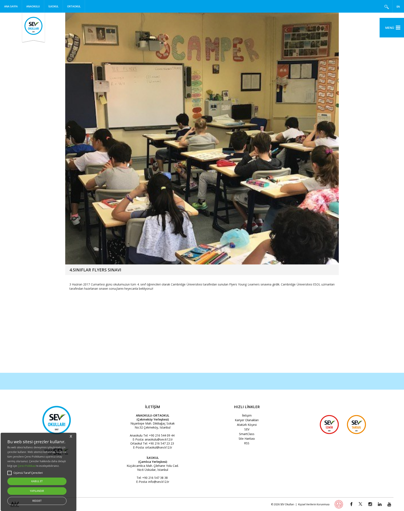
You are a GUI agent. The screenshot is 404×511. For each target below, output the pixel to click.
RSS (246, 443)
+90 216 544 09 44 (161, 435)
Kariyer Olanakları (247, 420)
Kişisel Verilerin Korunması (314, 504)
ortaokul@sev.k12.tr (158, 447)
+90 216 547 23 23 (161, 443)
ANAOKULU (33, 6)
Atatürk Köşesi (247, 425)
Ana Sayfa (11, 6)
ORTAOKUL (74, 6)
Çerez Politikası (27, 466)
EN (398, 6)
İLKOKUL (53, 6)
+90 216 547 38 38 (155, 478)
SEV (246, 429)
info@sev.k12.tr (158, 482)
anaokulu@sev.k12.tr (159, 439)
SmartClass (246, 434)
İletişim (247, 415)
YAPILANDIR (37, 491)
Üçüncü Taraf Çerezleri (28, 473)
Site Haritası (247, 439)
